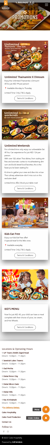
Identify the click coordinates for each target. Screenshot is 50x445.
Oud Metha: (8, 368)
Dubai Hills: (8, 392)
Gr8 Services (17, 442)
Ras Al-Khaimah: (10, 400)
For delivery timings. (11, 407)
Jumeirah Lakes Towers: (13, 360)
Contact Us (6, 422)
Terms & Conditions (25, 98)
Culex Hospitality (9, 412)
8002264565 (22, 2)
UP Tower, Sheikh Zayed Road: (16, 353)
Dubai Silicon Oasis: (11, 384)
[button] (45, 417)
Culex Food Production (11, 417)
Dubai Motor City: (10, 376)
